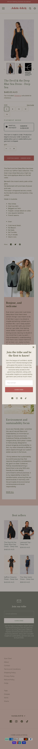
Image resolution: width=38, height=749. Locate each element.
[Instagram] (17, 398)
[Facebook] (12, 398)
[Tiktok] (26, 398)
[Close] (33, 347)
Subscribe (19, 389)
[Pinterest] (21, 398)
